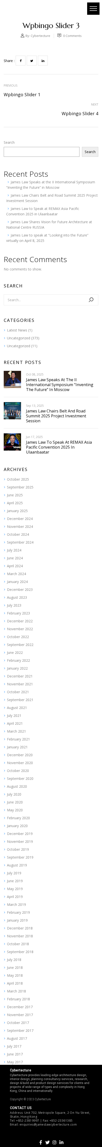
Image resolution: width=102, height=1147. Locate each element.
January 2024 (17, 581)
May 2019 (15, 888)
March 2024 (16, 573)
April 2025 (15, 503)
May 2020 (15, 810)
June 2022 (15, 652)
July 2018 (14, 959)
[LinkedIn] (43, 60)
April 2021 (15, 723)
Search (9, 142)
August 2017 (17, 1038)
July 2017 (14, 1046)
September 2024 (20, 542)
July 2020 (14, 794)
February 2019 (18, 912)
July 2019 (14, 873)
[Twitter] (32, 60)
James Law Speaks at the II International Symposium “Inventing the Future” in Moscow (59, 384)
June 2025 (15, 495)
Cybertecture (40, 35)
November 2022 (20, 629)
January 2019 (17, 920)
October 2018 (18, 944)
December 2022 (20, 621)
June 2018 (15, 967)
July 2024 (14, 550)
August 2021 (17, 707)
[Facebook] (21, 60)
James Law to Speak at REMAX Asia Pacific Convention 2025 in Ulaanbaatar (59, 447)
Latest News (17, 330)
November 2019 (20, 841)
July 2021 (14, 715)
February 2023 (18, 613)
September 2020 (20, 778)
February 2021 (18, 739)
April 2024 (15, 566)
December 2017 (20, 1007)
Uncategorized (18, 338)
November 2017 (20, 1014)
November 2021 (20, 684)
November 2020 (20, 762)
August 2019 (17, 865)
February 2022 (18, 660)
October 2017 (18, 1022)
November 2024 (20, 526)
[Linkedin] (61, 1142)
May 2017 (15, 1062)
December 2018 (20, 928)
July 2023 (14, 605)
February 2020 (18, 818)
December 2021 (20, 676)
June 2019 (15, 881)
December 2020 (20, 755)
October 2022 (18, 636)
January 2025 (17, 510)
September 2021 (20, 699)
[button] (93, 8)
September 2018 (20, 951)
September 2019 (20, 857)
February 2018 (18, 999)
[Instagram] (54, 1142)
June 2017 (15, 1054)
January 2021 (17, 747)
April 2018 (15, 983)
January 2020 (17, 825)
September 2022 (20, 644)
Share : (9, 60)
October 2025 (18, 479)
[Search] (91, 299)
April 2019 (15, 896)
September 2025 (20, 487)
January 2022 (17, 668)
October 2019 (18, 849)
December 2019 (20, 833)
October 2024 (18, 534)
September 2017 (20, 1030)
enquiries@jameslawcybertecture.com (48, 1124)
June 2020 (15, 802)
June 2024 (15, 558)
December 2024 (20, 518)
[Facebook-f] (40, 1142)
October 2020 (18, 770)
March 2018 (16, 991)
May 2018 (15, 975)
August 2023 (17, 597)
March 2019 (16, 904)
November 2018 (20, 936)
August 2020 (17, 786)
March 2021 (16, 731)
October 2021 (18, 692)
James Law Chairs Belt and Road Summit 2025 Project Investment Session (56, 416)
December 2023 (20, 589)
